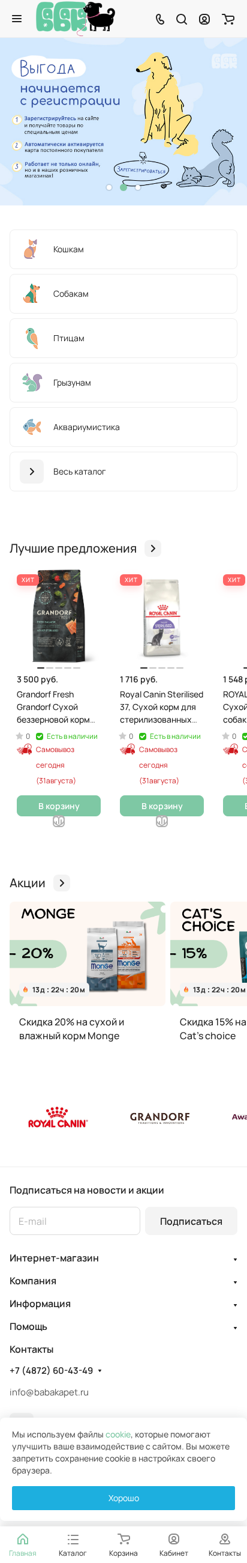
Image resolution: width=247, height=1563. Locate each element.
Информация (40, 1303)
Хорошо (124, 1498)
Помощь (28, 1326)
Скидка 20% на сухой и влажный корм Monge (71, 1028)
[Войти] (204, 19)
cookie (118, 1434)
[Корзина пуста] (228, 19)
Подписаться (191, 1221)
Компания (33, 1280)
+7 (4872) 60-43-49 (51, 1370)
